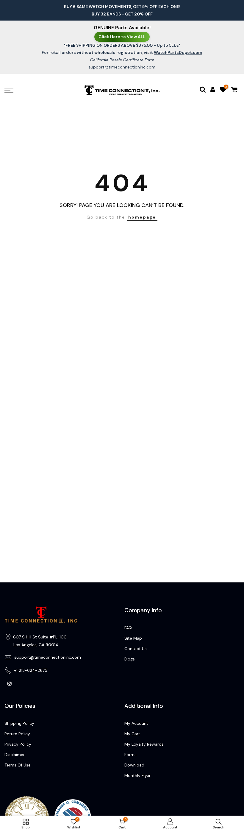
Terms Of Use (17, 765)
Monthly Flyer (137, 775)
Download (134, 765)
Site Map (133, 638)
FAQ (128, 627)
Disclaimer (14, 754)
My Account (136, 723)
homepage (142, 217)
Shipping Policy (19, 723)
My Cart (132, 733)
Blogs (129, 659)
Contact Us (135, 648)
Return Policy (17, 733)
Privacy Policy (17, 744)
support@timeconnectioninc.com (122, 67)
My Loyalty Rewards (144, 744)
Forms (130, 754)
